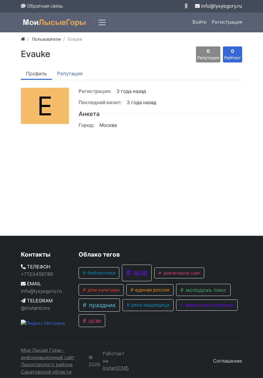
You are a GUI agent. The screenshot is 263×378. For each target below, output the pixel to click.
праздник (101, 304)
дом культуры (103, 290)
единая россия (151, 290)
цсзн (94, 320)
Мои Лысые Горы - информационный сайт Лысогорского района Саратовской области (47, 361)
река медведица (149, 305)
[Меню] (102, 22)
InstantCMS (116, 368)
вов (140, 272)
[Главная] (23, 39)
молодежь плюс (205, 290)
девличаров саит (181, 272)
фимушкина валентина (208, 305)
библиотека (100, 273)
